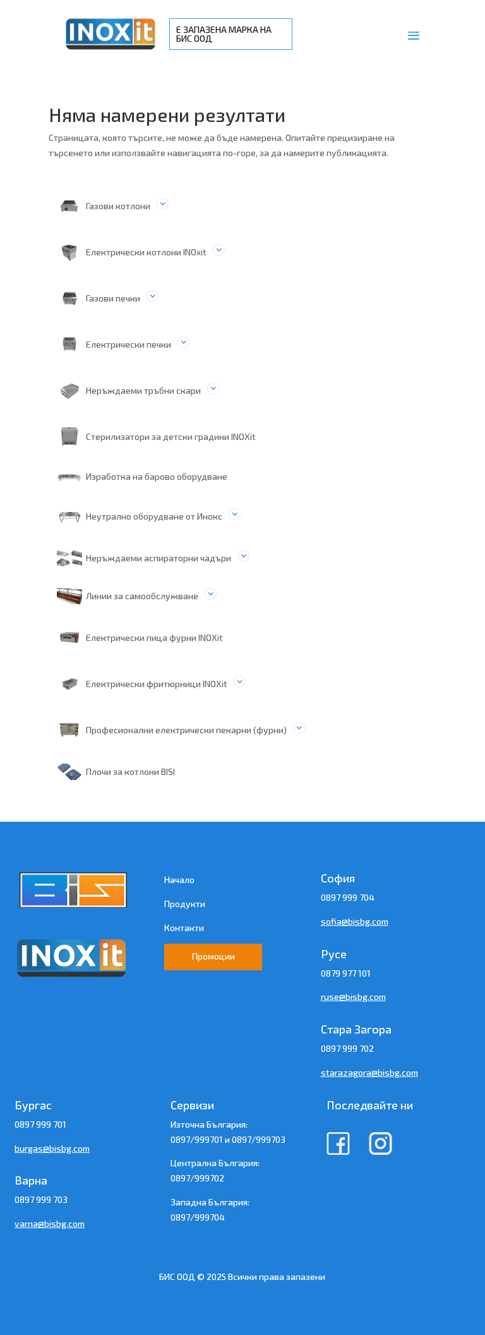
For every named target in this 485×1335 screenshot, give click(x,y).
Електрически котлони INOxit (146, 252)
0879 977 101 (346, 973)
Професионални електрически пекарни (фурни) (186, 729)
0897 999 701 (40, 1124)
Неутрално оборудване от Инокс (154, 516)
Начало (179, 879)
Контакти (184, 927)
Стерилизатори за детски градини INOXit (171, 436)
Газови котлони (118, 205)
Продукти (184, 903)
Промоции (213, 956)
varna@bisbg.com (50, 1223)
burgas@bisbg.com (52, 1148)
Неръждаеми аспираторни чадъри (158, 557)
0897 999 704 (347, 897)
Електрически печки (128, 344)
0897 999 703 (41, 1199)
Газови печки (113, 298)
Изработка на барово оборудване (156, 476)
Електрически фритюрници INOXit (156, 683)
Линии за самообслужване (142, 595)
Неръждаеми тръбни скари (143, 390)
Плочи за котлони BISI (130, 771)
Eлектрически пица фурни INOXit (154, 637)
